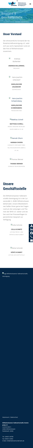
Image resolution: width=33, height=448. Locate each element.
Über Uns (12, 21)
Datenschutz (14, 417)
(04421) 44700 (9, 436)
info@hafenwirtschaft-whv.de (15, 441)
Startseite (6, 21)
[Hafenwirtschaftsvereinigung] (16, 4)
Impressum (5, 417)
